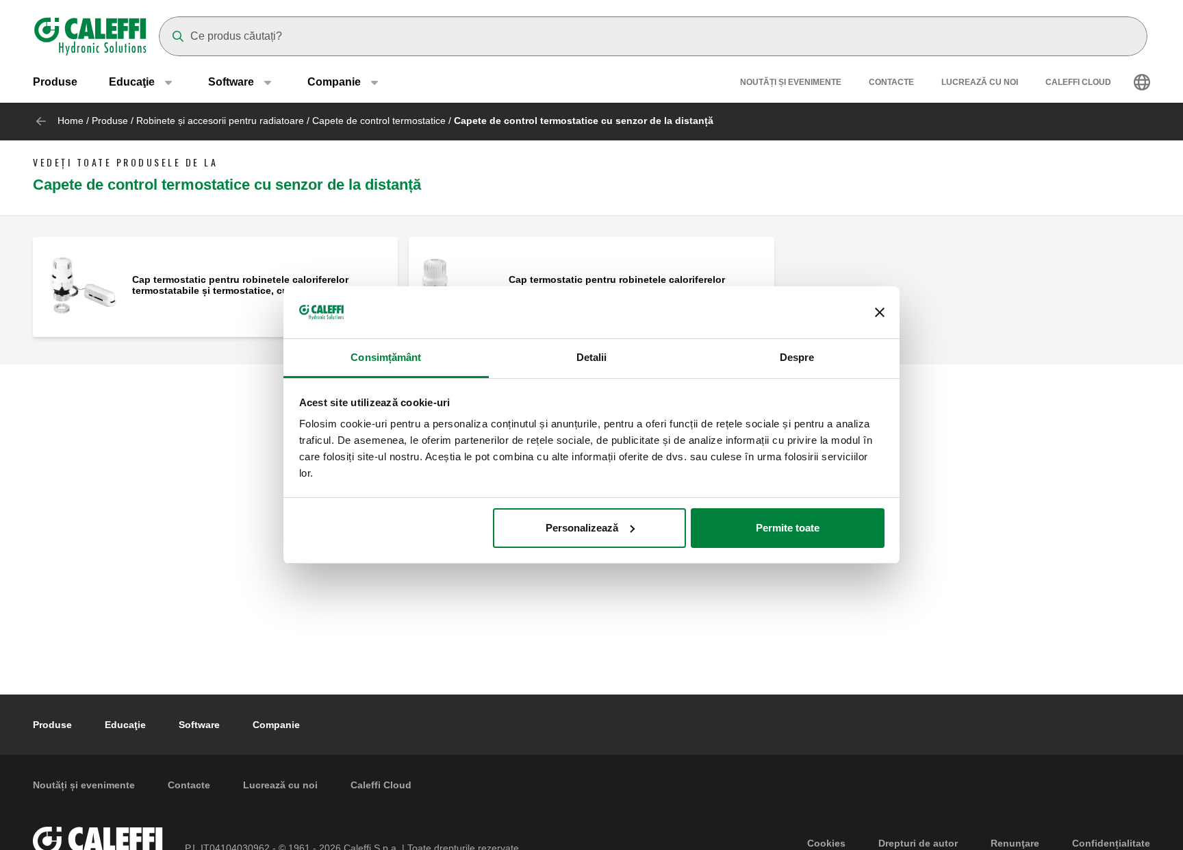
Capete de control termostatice (379, 120)
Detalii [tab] (591, 357)
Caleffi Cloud (1078, 82)
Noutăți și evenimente (790, 82)
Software (199, 724)
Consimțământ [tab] (386, 357)
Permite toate (787, 528)
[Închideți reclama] (880, 312)
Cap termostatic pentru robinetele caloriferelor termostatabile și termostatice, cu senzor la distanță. (254, 285)
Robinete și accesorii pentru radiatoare (220, 120)
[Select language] (1142, 82)
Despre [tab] (797, 357)
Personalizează (582, 528)
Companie (276, 724)
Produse (55, 82)
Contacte (891, 82)
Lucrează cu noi (979, 82)
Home (71, 120)
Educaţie (125, 724)
